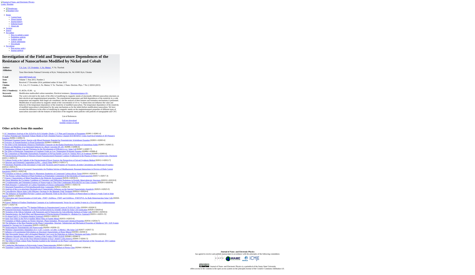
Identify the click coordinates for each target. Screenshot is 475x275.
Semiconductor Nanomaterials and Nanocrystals (24, 227)
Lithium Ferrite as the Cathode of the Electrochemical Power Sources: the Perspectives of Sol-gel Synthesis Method (50, 160)
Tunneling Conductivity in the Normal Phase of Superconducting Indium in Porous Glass (40, 247)
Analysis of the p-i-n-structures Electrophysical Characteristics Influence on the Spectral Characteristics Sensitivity (49, 189)
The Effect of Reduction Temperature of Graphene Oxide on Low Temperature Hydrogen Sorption (43, 151)
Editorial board (17, 24)
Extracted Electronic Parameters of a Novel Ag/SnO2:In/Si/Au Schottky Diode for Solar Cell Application (46, 210)
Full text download (69, 120)
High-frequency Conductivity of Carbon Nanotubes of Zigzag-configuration (35, 185)
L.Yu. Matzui (45, 67)
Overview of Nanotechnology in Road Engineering (24, 142)
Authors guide (16, 39)
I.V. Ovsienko (33, 67)
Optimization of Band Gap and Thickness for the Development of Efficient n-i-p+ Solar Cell (40, 149)
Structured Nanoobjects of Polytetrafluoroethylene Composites (29, 187)
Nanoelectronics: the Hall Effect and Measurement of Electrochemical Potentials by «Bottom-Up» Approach (47, 214)
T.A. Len (23, 67)
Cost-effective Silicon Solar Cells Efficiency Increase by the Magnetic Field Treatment (38, 191)
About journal (16, 19)
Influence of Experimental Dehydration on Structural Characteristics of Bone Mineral (38, 232)
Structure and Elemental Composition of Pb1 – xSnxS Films (28, 162)
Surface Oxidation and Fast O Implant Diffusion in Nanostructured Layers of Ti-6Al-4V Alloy (43, 207)
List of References (69, 116)
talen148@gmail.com (27, 77)
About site (15, 26)
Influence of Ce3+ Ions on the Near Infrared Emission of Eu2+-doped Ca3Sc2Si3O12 (38, 239)
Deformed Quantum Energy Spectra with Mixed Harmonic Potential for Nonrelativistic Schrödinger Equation (47, 140)
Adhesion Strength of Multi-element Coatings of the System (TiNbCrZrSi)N (35, 236)
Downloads (15, 44)
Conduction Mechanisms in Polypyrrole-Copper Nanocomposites (30, 245)
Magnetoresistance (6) (79, 93)
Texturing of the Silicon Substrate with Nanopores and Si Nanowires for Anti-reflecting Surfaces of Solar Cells (48, 212)
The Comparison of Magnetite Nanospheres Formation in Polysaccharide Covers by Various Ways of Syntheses (47, 154)
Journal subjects (17, 50)
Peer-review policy (18, 48)
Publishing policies (18, 37)
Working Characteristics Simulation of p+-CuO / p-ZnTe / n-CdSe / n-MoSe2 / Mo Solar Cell (41, 230)
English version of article (69, 123)
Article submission (18, 42)
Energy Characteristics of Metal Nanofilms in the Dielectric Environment (33, 178)
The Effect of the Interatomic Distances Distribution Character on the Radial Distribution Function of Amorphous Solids (51, 145)
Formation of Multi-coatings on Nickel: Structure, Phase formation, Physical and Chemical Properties (44, 221)
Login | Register (7, 4)
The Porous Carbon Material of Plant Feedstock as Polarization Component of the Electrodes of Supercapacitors (49, 176)
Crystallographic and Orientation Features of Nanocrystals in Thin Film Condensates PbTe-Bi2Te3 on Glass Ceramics (51, 182)
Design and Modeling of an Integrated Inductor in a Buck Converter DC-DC (34, 147)
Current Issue (16, 17)
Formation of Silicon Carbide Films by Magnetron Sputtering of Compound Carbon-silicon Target (43, 174)
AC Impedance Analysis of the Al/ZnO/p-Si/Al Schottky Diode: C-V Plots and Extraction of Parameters (44, 133)
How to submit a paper (20, 35)
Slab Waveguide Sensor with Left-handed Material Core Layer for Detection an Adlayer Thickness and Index (48, 234)
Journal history (16, 22)
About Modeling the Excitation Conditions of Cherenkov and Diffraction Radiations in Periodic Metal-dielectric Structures (53, 180)
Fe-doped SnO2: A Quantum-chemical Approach (24, 216)
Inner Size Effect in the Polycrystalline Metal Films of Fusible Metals (32, 219)
